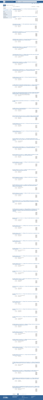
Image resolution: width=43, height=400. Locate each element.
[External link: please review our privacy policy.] (3, 397)
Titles (4, 11)
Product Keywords (5, 14)
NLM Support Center (33, 396)
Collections (4, 8)
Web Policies (23, 396)
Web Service (37, 3)
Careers (32, 397)
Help (34, 3)
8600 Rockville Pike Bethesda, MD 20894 (14, 397)
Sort (33, 6)
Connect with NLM (5, 396)
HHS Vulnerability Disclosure (25, 397)
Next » (19, 6)
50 (38, 6)
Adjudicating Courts (5, 17)
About (32, 3)
